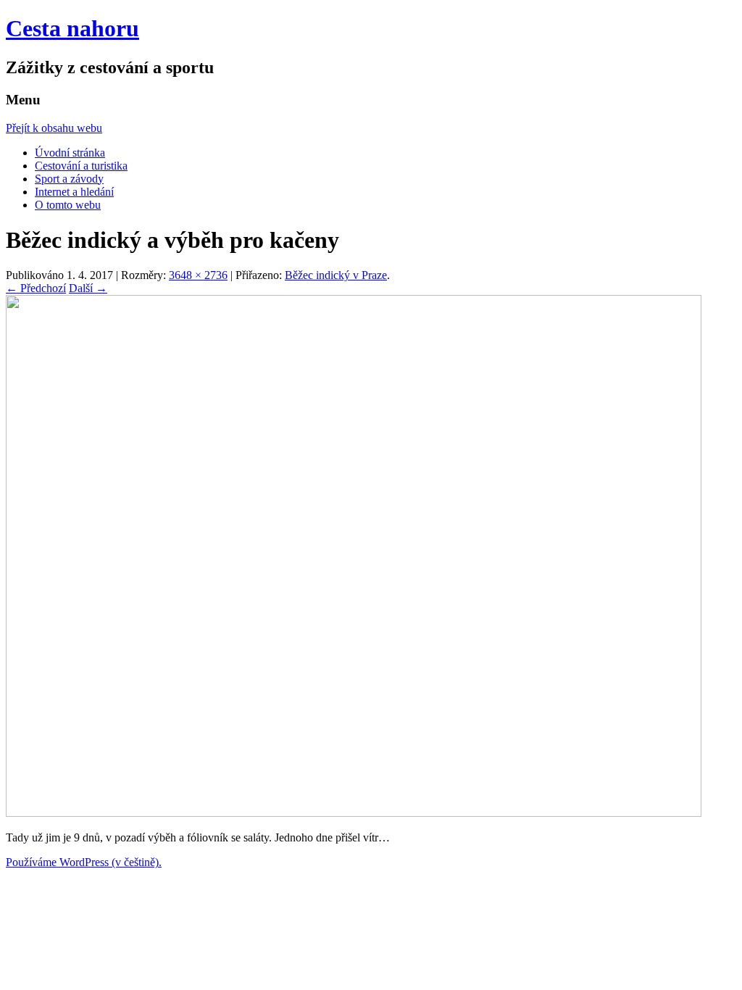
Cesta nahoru (72, 28)
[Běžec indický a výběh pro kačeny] (353, 813)
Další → (88, 288)
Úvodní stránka (70, 152)
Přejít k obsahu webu (54, 128)
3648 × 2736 (198, 275)
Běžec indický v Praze (336, 275)
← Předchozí (36, 288)
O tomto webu (68, 205)
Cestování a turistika (81, 165)
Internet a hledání (74, 192)
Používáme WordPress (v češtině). (84, 862)
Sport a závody (69, 178)
